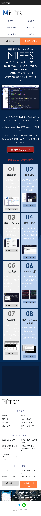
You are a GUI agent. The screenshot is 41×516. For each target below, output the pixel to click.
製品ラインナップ (8, 440)
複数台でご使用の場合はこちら (26, 386)
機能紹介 (30, 21)
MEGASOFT (23, 510)
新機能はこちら (20, 149)
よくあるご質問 (10, 34)
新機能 (10, 21)
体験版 (11, 41)
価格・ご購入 (32, 41)
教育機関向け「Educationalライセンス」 (9, 456)
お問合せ (30, 34)
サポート (5, 470)
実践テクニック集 (8, 476)
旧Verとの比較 (10, 27)
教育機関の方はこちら (25, 391)
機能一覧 (5, 419)
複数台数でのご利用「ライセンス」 (9, 447)
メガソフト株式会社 (6, 3)
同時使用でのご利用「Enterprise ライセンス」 (28, 448)
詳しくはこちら (12, 209)
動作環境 (30, 27)
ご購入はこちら (28, 380)
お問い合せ (6, 425)
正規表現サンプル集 (28, 476)
